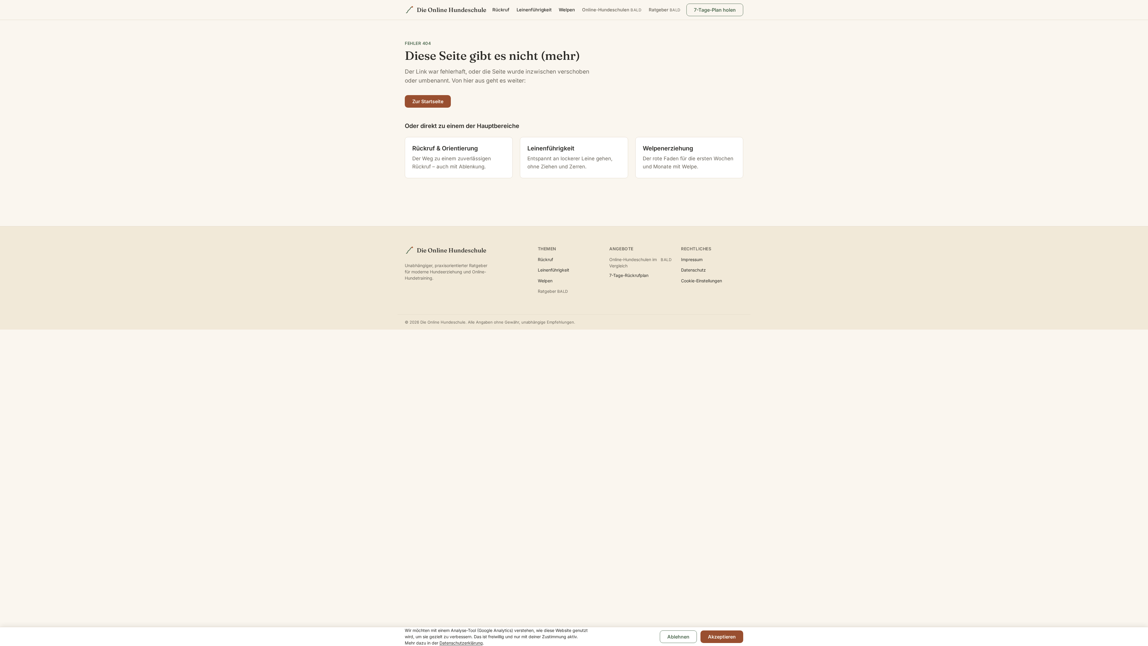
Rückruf (500, 10)
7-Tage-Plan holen (715, 10)
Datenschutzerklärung (461, 642)
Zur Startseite (427, 101)
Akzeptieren (722, 637)
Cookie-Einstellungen (701, 280)
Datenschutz (693, 269)
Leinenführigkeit (534, 10)
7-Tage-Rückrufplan (628, 275)
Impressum (692, 259)
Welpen (567, 10)
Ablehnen (678, 637)
